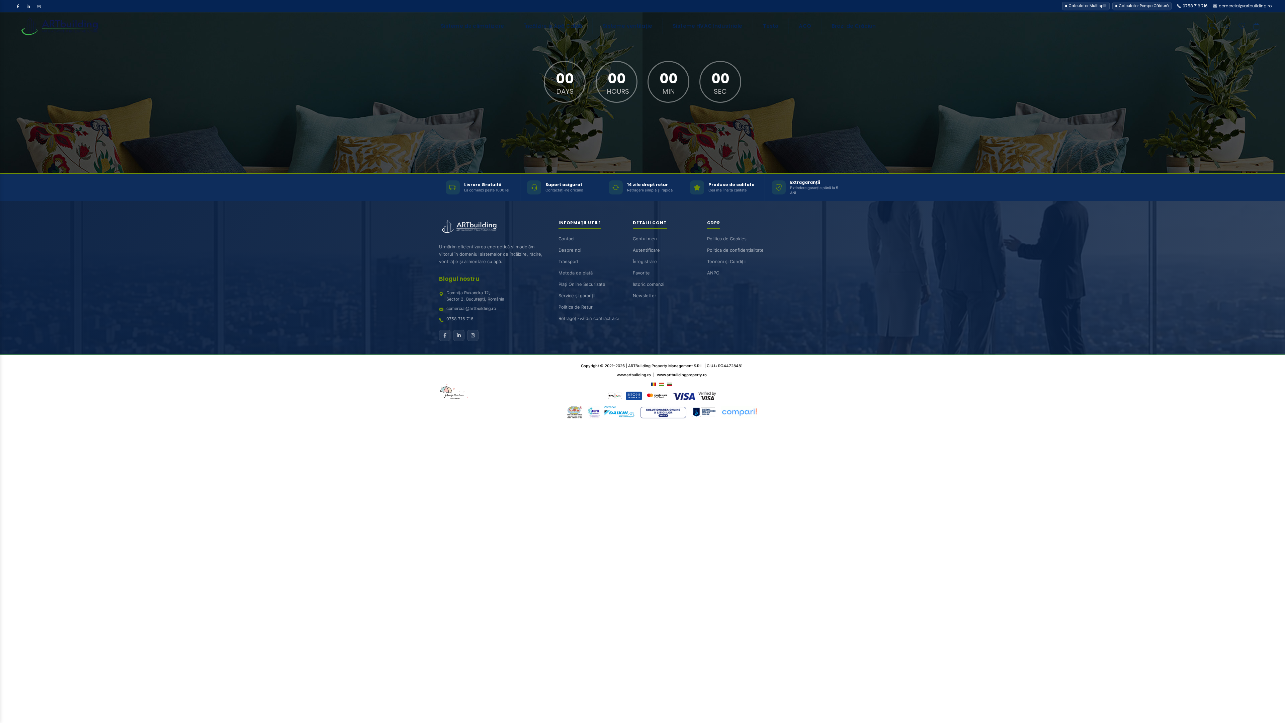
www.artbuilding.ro (634, 375)
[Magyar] (661, 384)
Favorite (641, 272)
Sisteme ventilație (627, 25)
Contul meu (645, 238)
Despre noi (570, 250)
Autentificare (646, 250)
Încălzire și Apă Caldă (553, 25)
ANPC (713, 272)
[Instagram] (39, 6)
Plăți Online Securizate (582, 284)
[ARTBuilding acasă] (469, 226)
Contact (567, 238)
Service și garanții (577, 295)
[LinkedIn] (28, 6)
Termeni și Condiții (726, 261)
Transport (569, 261)
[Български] (669, 384)
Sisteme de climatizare (472, 25)
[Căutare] (1212, 26)
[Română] (653, 384)
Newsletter (644, 295)
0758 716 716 (460, 318)
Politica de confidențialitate (735, 250)
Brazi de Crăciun (854, 25)
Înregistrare (645, 261)
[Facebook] (17, 6)
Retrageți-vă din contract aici (589, 318)
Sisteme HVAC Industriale (708, 25)
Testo (771, 25)
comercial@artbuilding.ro (471, 308)
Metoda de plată (576, 272)
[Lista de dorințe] (1242, 26)
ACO (805, 25)
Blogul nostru (459, 279)
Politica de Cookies (727, 238)
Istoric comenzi (648, 284)
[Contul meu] (1227, 26)
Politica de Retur (576, 307)
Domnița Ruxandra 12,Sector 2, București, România (475, 296)
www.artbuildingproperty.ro (682, 375)
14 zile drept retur (647, 184)
